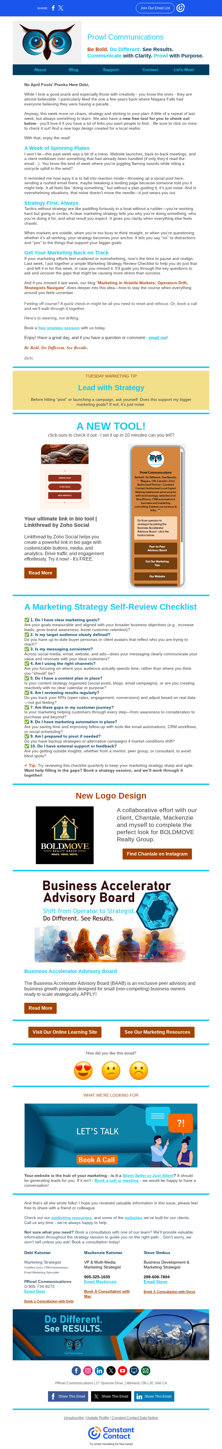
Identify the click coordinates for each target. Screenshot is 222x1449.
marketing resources (71, 1217)
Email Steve (155, 1281)
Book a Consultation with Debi (48, 1301)
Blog (73, 69)
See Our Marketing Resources (157, 1032)
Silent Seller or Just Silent (148, 1175)
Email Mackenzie (100, 1281)
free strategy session (59, 327)
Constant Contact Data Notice (135, 1418)
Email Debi (34, 1291)
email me (157, 337)
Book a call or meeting (117, 1180)
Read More (40, 572)
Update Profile (97, 1418)
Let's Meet (184, 69)
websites (134, 1217)
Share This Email (71, 1396)
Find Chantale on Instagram (157, 853)
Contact (150, 69)
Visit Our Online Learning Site (65, 1032)
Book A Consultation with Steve (169, 1292)
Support (111, 69)
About (40, 69)
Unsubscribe (74, 1418)
